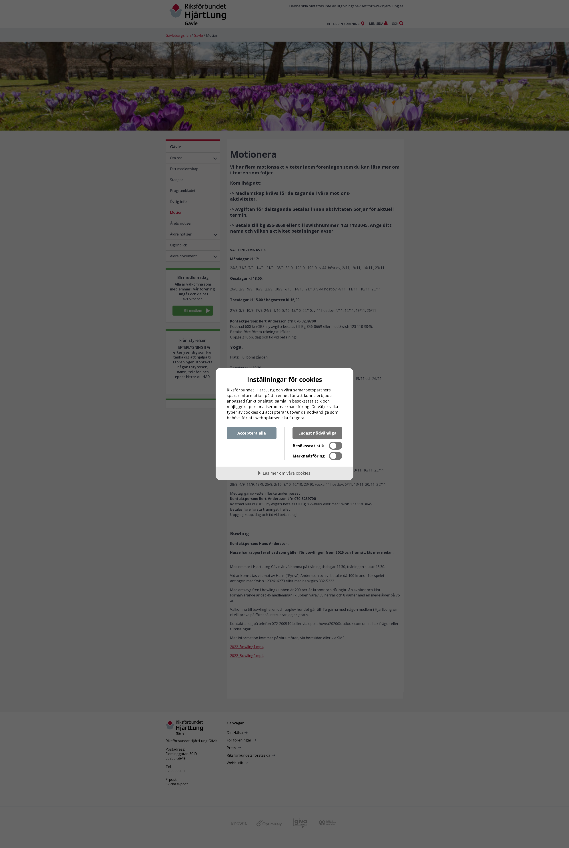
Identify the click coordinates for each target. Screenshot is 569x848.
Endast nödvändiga (317, 433)
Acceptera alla (251, 433)
